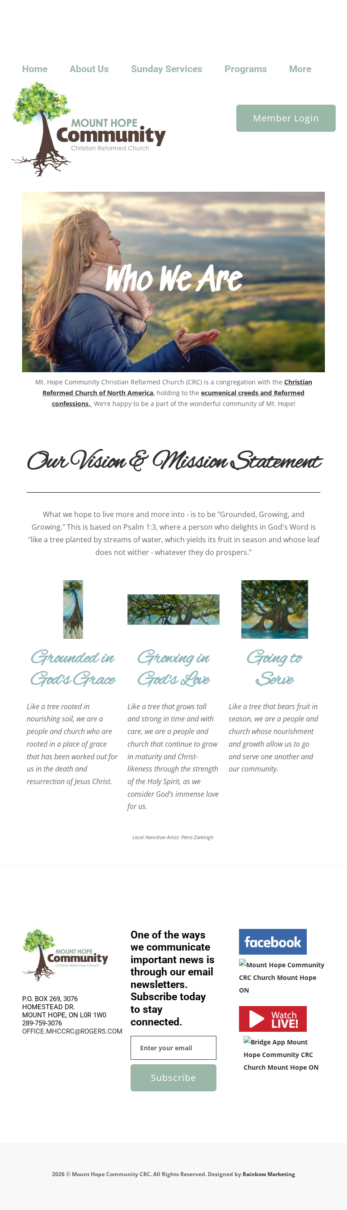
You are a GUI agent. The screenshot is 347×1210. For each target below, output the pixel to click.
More (300, 69)
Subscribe (173, 1077)
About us (36, 7)
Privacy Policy (170, 7)
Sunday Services (45, 32)
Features (114, 7)
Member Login (286, 118)
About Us (89, 69)
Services (115, 19)
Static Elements (152, 19)
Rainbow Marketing (269, 1174)
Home (34, 69)
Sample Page (81, 19)
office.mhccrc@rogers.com (72, 1031)
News (61, 7)
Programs (246, 69)
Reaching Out (41, 19)
